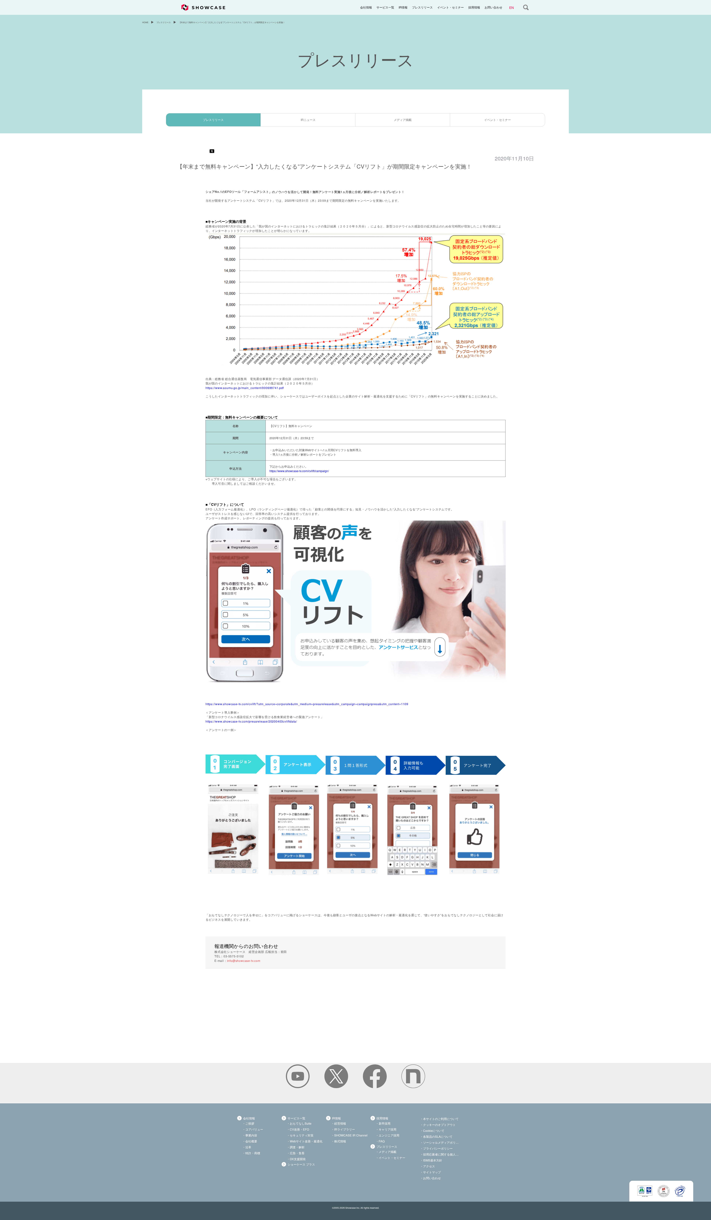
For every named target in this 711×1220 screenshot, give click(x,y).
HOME (145, 22)
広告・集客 (297, 1153)
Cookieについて (433, 1131)
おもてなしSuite (300, 1123)
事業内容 (251, 1135)
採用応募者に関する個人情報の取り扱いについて (441, 1154)
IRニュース (308, 120)
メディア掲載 (403, 120)
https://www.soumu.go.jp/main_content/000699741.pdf (244, 387)
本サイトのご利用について (441, 1119)
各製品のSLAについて (438, 1136)
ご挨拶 (249, 1123)
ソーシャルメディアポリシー (441, 1142)
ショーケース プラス (301, 1164)
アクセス (429, 1166)
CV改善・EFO (299, 1129)
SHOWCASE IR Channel (351, 1135)
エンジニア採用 (389, 1135)
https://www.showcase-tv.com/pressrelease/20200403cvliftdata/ (251, 721)
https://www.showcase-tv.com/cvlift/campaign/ (299, 471)
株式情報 (340, 1141)
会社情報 (366, 7)
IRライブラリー (344, 1129)
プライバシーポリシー (438, 1148)
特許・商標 (252, 1153)
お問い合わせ (493, 7)
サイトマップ (432, 1172)
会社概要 (251, 1141)
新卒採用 (384, 1123)
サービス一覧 (385, 7)
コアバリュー (254, 1129)
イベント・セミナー (450, 7)
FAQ (382, 1141)
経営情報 (340, 1123)
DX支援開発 (298, 1159)
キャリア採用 (387, 1129)
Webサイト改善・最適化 (306, 1141)
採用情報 (474, 7)
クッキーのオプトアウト (439, 1125)
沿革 (248, 1147)
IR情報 (403, 7)
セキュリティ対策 (301, 1135)
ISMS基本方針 (432, 1160)
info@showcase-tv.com (243, 960)
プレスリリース (422, 7)
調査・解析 (297, 1147)
